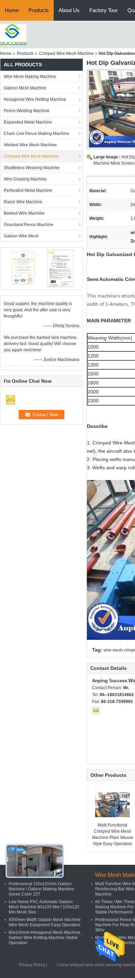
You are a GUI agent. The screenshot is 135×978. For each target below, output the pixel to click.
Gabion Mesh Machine (25, 88)
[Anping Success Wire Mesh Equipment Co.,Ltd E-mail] (96, 710)
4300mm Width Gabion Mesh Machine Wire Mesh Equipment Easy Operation (45, 922)
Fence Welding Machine (27, 110)
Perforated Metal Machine (28, 190)
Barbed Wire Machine (24, 213)
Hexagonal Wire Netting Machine (35, 99)
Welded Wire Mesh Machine (30, 145)
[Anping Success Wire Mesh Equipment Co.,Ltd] (13, 34)
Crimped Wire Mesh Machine (66, 53)
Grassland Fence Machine (28, 224)
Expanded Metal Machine (28, 122)
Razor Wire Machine (23, 201)
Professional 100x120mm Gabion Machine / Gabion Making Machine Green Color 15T (41, 889)
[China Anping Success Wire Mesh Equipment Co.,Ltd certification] (23, 268)
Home (12, 10)
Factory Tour (103, 10)
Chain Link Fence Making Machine (36, 133)
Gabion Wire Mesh (21, 236)
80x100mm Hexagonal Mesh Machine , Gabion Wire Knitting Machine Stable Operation (45, 937)
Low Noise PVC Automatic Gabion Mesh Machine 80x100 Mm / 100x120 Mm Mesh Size (44, 907)
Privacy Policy (32, 964)
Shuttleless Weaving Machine (32, 167)
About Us (69, 10)
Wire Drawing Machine (25, 179)
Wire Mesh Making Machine (30, 76)
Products (38, 10)
